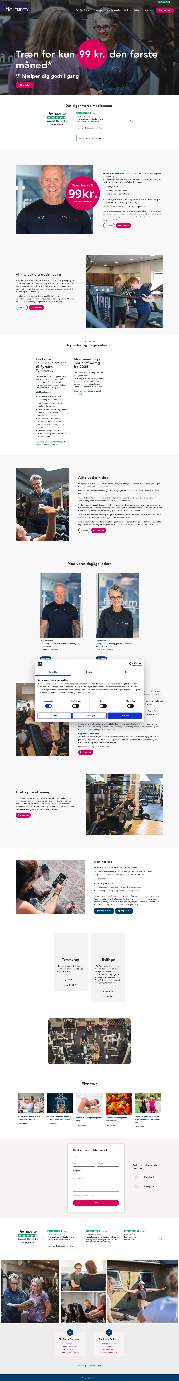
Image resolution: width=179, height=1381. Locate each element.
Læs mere (45, 658)
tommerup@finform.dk (70, 1352)
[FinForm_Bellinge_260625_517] (108, 944)
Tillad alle (125, 716)
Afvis (54, 716)
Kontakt (81, 1365)
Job (99, 1365)
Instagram (149, 1186)
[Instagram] (137, 1187)
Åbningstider (91, 1365)
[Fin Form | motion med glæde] (16, 10)
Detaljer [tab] (89, 672)
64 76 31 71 (71, 1349)
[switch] (75, 706)
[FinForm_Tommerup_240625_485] (71, 944)
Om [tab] (125, 672)
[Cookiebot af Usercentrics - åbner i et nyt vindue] (131, 664)
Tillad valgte (89, 716)
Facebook (149, 1177)
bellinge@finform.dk (109, 1352)
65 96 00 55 (110, 1349)
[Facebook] (137, 1177)
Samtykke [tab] (53, 672)
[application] (89, 1041)
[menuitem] (83, 10)
